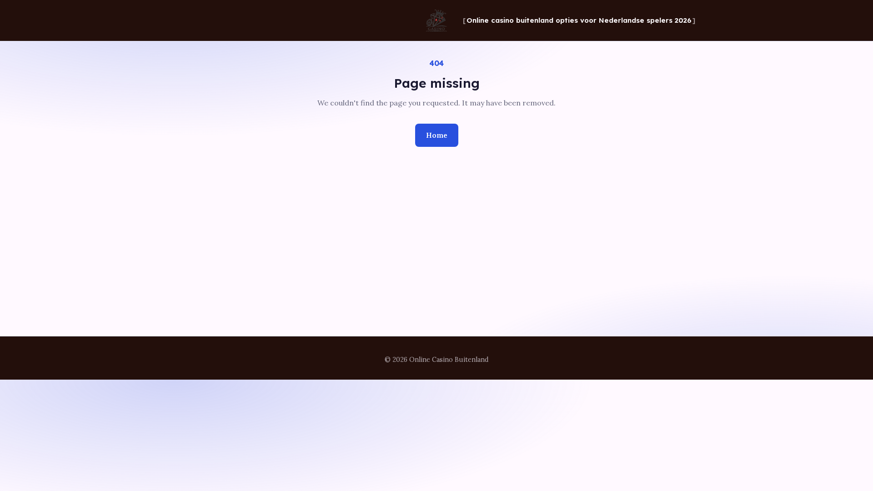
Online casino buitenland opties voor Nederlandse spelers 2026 (579, 20)
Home (436, 135)
